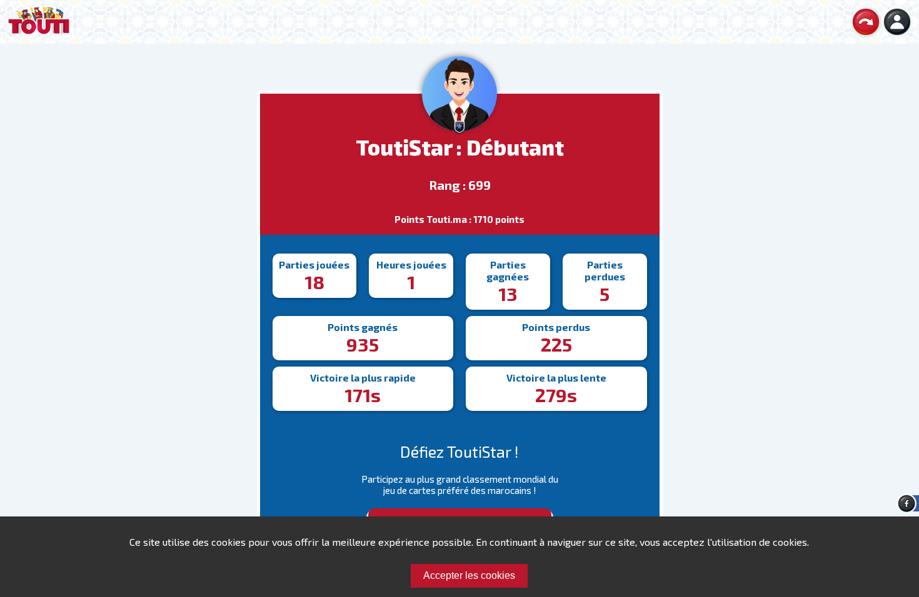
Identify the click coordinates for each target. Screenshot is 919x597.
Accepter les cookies (469, 575)
